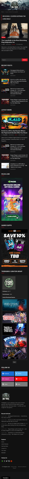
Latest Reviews (4, 444)
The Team (3, 450)
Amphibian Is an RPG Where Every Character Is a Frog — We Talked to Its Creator (18, 165)
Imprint (14, 468)
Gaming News (4, 446)
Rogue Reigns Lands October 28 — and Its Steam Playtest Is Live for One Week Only (19, 101)
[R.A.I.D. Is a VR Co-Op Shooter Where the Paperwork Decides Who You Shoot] (5, 81)
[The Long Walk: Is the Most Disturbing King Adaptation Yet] (14, 30)
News (3, 127)
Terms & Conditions (22, 466)
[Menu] (2, 5)
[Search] (27, 5)
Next (14, 362)
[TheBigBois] (14, 5)
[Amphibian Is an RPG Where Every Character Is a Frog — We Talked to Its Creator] (5, 165)
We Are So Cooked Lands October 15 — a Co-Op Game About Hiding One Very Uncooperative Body (14, 425)
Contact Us (3, 448)
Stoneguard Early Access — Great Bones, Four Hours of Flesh (17, 72)
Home (2, 11)
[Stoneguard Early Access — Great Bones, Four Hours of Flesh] (5, 72)
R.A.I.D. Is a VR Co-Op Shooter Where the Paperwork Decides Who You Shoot (18, 81)
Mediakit (3, 452)
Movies (3, 37)
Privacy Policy (14, 466)
